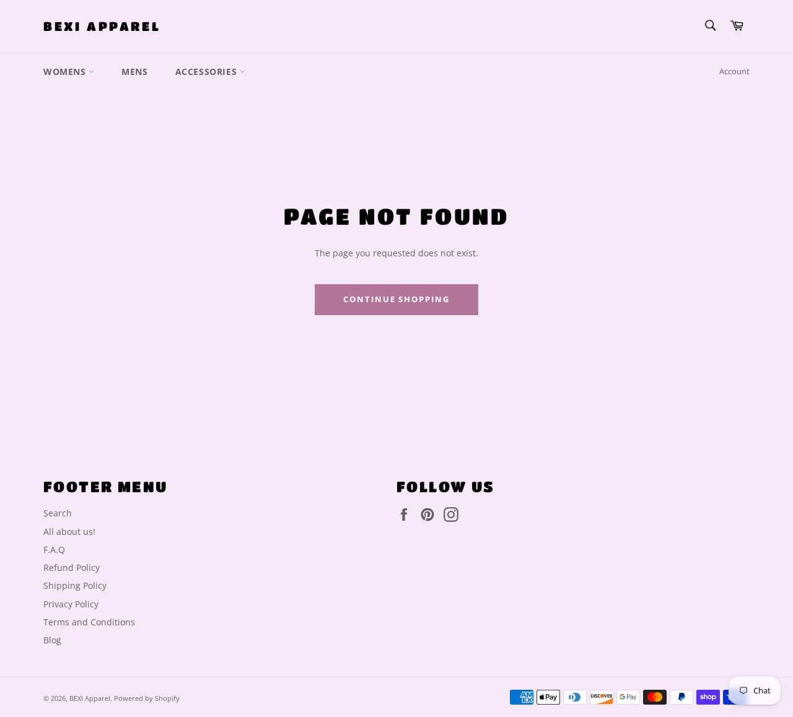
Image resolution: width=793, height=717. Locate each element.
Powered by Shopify (147, 698)
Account (734, 71)
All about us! (69, 531)
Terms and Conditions (89, 622)
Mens (134, 71)
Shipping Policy (75, 585)
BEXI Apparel (101, 26)
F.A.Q (54, 549)
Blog (52, 640)
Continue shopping (396, 299)
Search (57, 513)
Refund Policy (71, 567)
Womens (66, 71)
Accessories (207, 71)
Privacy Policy (71, 604)
